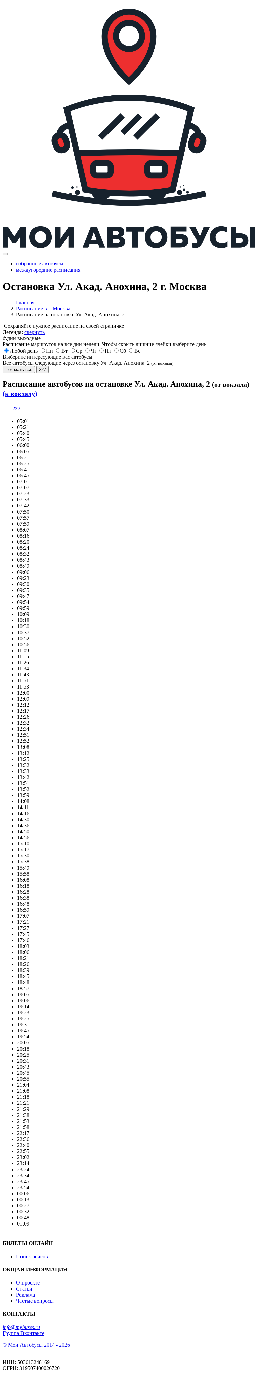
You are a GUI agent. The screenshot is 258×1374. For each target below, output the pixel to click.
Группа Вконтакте (23, 1333)
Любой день (24, 351)
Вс (137, 351)
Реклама (25, 1295)
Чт (93, 351)
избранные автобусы (39, 263)
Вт (64, 351)
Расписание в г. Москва (43, 308)
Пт (108, 351)
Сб (123, 351)
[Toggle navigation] (5, 254)
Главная (25, 302)
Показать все (18, 369)
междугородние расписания (48, 270)
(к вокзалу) (20, 393)
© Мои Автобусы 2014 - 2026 (36, 1345)
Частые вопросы (35, 1301)
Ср (79, 351)
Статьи (24, 1289)
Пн (49, 351)
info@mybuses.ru (21, 1327)
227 (42, 369)
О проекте (28, 1283)
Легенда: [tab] (24, 332)
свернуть (34, 332)
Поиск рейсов (32, 1256)
